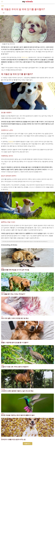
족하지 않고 (24, 57)
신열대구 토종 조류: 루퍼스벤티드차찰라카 (15, 367)
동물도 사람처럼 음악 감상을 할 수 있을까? (14, 342)
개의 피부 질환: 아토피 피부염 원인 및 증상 (15, 318)
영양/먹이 (3, 292)
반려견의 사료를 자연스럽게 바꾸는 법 (13, 439)
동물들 (2, 5)
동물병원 (10, 141)
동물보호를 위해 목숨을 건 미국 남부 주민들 (15, 270)
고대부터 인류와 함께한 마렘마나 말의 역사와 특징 (17, 391)
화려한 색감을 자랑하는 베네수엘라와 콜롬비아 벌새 (17, 415)
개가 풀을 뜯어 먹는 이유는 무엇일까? (13, 294)
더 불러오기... (27, 443)
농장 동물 (3, 389)
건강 (2, 316)
